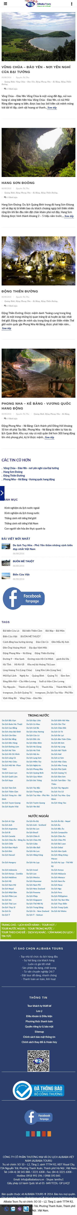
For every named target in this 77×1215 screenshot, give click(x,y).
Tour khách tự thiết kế (39, 1006)
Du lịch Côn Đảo (9, 735)
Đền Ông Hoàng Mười (14, 648)
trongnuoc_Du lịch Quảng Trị (17, 693)
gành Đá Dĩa (62, 659)
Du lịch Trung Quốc (59, 907)
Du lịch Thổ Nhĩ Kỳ (35, 904)
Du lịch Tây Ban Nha (60, 900)
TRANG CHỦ (8, 925)
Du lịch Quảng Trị (59, 773)
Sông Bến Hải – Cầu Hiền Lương (19, 681)
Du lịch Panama (33, 892)
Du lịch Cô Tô (57, 732)
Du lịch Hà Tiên (9, 750)
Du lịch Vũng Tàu (58, 803)
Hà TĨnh (7, 665)
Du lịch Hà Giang (34, 747)
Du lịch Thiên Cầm (10, 792)
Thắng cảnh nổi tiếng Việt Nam (21, 523)
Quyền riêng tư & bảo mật (39, 1027)
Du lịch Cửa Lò (33, 735)
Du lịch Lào (31, 874)
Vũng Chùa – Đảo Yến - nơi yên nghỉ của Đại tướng (31, 468)
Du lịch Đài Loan (58, 844)
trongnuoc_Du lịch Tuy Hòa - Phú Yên (54, 693)
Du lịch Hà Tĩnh (33, 750)
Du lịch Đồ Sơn (57, 743)
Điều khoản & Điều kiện (39, 1016)
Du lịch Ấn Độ (33, 821)
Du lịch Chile (7, 844)
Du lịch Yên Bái (33, 807)
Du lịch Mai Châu (9, 762)
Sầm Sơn (65, 676)
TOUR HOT (48, 925)
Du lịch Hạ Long (58, 747)
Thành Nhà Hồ (63, 687)
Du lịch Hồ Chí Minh (11, 754)
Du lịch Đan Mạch (10, 848)
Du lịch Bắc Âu (57, 829)
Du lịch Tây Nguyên (59, 788)
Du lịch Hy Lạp (33, 863)
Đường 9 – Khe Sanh (13, 659)
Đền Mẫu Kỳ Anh (60, 642)
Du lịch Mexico (33, 878)
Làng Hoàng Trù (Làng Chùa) (17, 670)
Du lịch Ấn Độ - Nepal (60, 821)
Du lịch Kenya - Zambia (12, 874)
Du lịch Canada (8, 836)
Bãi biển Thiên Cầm (32, 631)
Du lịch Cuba (32, 844)
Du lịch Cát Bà (33, 728)
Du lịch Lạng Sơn (34, 758)
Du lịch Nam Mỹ (9, 885)
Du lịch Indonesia (9, 870)
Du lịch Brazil (32, 833)
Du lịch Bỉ (6, 833)
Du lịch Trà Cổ (57, 792)
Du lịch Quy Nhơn (34, 777)
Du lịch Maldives (9, 878)
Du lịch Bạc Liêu (34, 721)
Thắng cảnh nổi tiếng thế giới (20, 518)
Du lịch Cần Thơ (58, 724)
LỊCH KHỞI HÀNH (28, 925)
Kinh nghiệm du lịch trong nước (21, 513)
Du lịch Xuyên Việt (10, 807)
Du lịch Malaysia (58, 874)
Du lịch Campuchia (59, 833)
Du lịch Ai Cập (8, 821)
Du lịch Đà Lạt (57, 735)
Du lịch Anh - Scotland (36, 825)
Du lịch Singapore (34, 900)
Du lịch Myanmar (34, 881)
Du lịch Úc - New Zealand (38, 911)
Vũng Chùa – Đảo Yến (25, 82)
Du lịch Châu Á (33, 836)
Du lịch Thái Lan (9, 904)
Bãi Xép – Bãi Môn (54, 631)
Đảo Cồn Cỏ (42, 642)
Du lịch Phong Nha (35, 769)
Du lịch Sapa (7, 780)
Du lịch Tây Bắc (33, 788)
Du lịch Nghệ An (34, 765)
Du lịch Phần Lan (9, 896)
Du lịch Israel (32, 870)
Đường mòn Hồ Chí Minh (40, 659)
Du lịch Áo (55, 825)
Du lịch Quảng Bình (35, 773)
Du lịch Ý (6, 915)
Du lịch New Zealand (36, 889)
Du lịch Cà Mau (33, 724)
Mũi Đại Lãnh (9, 676)
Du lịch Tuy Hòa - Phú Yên (38, 795)
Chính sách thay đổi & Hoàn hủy (39, 1042)
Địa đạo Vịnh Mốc (38, 648)
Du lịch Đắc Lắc (33, 739)
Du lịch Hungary (9, 863)
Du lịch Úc (6, 911)
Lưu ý (39, 1011)
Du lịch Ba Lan (33, 829)
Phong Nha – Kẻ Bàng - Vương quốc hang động (29, 479)
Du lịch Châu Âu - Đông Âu (14, 840)
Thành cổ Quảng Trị (28, 687)
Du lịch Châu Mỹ (34, 840)
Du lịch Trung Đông (35, 907)
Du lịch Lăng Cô (9, 758)
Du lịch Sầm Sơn (58, 777)
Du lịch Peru (56, 892)
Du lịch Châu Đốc (58, 728)
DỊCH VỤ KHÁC (37, 932)
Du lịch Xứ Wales (58, 911)
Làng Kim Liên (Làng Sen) (48, 670)
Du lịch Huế (56, 754)
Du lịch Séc (7, 900)
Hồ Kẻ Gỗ (19, 665)
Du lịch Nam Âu (58, 881)
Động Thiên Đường (49, 193)
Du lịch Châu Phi (58, 840)
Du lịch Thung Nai (34, 792)
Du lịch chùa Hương (35, 732)
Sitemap (39, 1032)
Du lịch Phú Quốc (58, 769)
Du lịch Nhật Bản (9, 892)
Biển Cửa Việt (21, 574)
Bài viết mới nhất (16, 538)
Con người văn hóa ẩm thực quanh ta (24, 529)
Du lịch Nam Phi (34, 885)
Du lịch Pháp (32, 896)
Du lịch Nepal (8, 889)
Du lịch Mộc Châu (59, 762)
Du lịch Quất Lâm (9, 777)
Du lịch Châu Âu (58, 836)
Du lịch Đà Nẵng (9, 739)
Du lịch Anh (7, 825)
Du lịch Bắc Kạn (9, 721)
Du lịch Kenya (57, 870)
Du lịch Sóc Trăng (34, 780)
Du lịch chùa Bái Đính (11, 732)
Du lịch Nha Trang (59, 765)
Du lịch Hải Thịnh (58, 750)
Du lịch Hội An (33, 754)
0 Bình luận (12, 89)
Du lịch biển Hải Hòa (60, 721)
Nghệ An (24, 676)
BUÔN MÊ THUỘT (23, 561)
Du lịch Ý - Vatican (35, 915)
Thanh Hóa (47, 687)
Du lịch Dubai (57, 848)
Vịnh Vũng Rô (9, 698)
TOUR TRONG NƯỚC (40, 929)
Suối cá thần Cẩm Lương (51, 681)
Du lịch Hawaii (8, 855)
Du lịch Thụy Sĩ (8, 907)
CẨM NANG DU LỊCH (60, 932)
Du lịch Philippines (59, 896)
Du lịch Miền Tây (34, 762)
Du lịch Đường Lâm (10, 747)
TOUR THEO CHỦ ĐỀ (13, 932)
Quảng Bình (9, 82)
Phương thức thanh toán (39, 1021)
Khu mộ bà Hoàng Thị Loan (41, 665)
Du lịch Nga (56, 889)
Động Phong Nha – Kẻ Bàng (48, 82)
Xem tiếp (52, 107)
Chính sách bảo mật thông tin (39, 1037)
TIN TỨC (6, 936)
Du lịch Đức (7, 851)
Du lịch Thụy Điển (59, 904)
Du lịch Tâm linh (9, 788)
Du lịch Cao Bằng (9, 728)
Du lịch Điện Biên (34, 743)
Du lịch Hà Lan (33, 851)
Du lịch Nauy (56, 885)
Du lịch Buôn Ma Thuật (12, 724)
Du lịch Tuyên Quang (36, 803)
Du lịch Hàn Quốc (59, 851)
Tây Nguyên (9, 687)
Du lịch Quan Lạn (9, 773)
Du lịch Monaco (58, 878)
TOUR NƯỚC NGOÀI (13, 929)
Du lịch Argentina (9, 829)
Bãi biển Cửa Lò (11, 631)
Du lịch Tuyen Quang (11, 803)
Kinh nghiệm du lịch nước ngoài (22, 508)
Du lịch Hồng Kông (35, 855)
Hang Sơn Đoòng (18, 183)
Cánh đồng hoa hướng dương (18, 642)
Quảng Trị (52, 676)
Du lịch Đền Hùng (9, 743)
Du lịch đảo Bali (33, 848)
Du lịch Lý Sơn (57, 758)
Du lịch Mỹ (6, 881)
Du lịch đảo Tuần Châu (61, 739)
